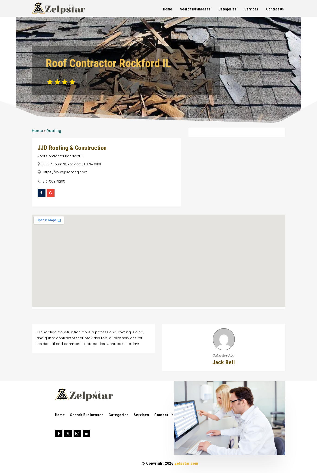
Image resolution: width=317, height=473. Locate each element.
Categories (227, 9)
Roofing (54, 130)
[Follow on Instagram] (77, 433)
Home (167, 9)
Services (251, 9)
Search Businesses (195, 9)
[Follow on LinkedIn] (86, 433)
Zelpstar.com (186, 463)
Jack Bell (223, 362)
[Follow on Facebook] (58, 433)
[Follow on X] (68, 433)
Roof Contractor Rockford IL (60, 156)
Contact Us (275, 9)
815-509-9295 (53, 181)
